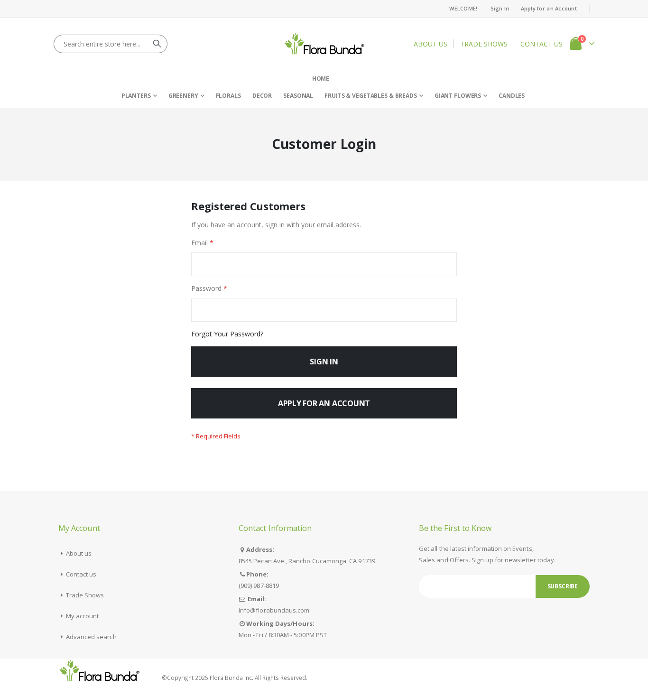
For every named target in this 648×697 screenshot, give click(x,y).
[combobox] (110, 44)
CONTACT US (541, 43)
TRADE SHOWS (484, 43)
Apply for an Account (549, 8)
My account (82, 616)
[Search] (157, 43)
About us (79, 553)
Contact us (81, 574)
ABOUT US (430, 43)
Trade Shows (85, 595)
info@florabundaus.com (274, 610)
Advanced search (91, 636)
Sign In (500, 8)
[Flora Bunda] (324, 44)
